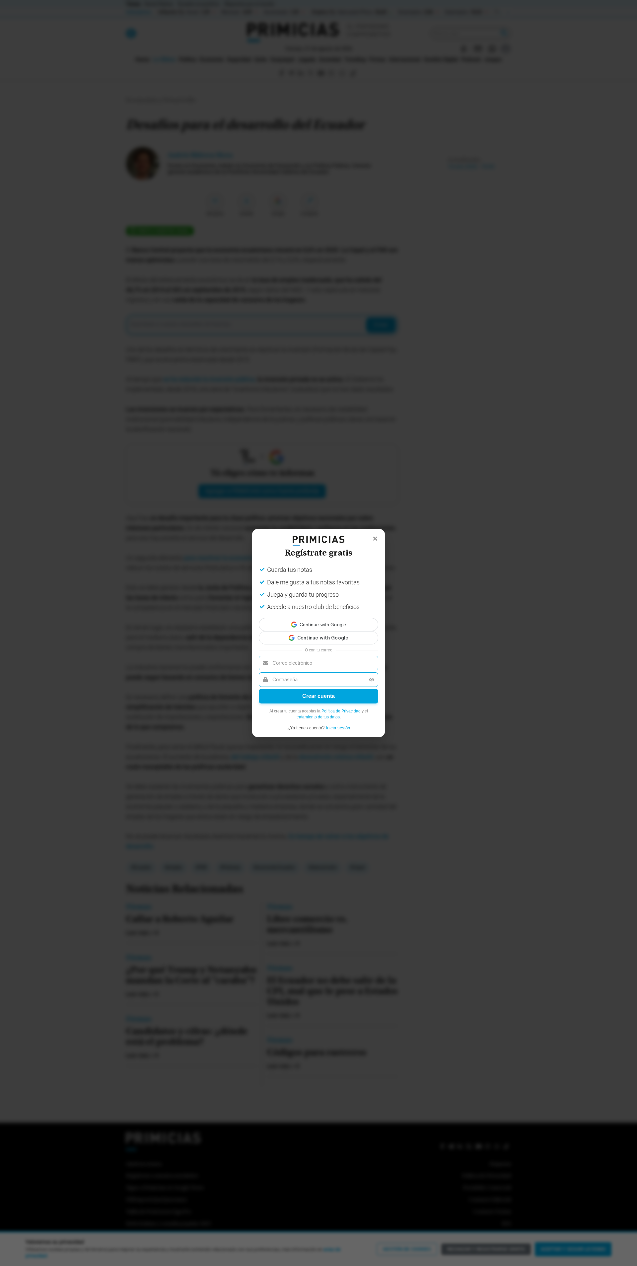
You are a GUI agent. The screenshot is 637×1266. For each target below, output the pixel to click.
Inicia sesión (338, 721)
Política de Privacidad (341, 705)
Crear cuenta (318, 690)
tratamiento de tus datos (318, 711)
